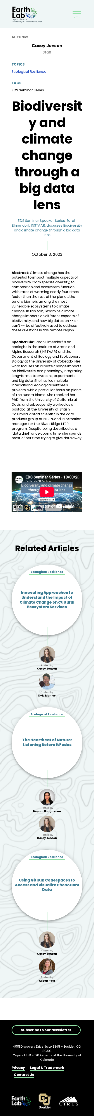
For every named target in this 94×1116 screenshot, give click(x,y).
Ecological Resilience (29, 71)
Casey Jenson (47, 45)
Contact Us (24, 1074)
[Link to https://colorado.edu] (44, 1100)
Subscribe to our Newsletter (46, 1029)
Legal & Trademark (47, 1067)
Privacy (18, 1067)
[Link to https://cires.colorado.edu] (68, 1100)
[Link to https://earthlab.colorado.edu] (21, 1100)
